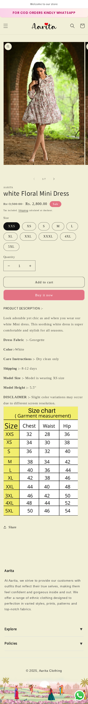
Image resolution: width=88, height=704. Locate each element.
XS (29, 226)
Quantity (9, 257)
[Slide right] (54, 179)
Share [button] (12, 527)
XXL (28, 236)
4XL (68, 236)
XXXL (48, 236)
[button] (6, 26)
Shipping (23, 210)
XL (10, 236)
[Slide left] (34, 179)
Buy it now (44, 295)
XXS (11, 226)
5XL (11, 246)
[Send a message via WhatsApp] (79, 695)
